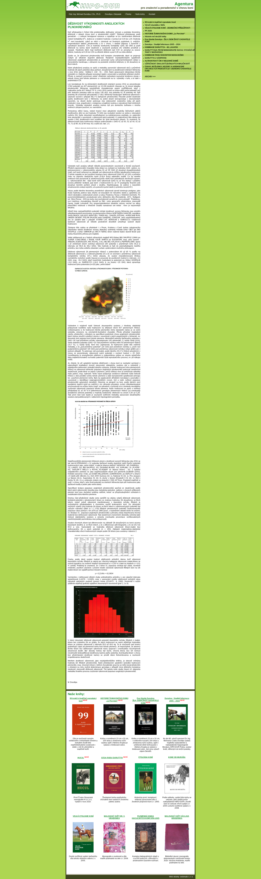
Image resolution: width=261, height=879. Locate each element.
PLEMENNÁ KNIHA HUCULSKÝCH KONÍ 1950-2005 (145, 817)
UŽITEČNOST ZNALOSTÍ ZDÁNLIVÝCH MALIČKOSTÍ (167, 64)
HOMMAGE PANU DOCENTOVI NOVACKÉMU (164, 55)
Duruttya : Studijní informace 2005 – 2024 (162, 44)
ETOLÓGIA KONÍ (146, 757)
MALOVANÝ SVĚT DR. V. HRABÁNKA (114, 817)
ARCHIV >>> (150, 77)
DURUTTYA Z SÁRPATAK (156, 58)
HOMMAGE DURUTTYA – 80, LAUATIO (161, 47)
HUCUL (80, 758)
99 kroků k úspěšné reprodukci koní (160, 22)
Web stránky (174, 877)
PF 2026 (148, 31)
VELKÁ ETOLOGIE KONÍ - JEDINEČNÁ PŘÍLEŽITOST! (167, 28)
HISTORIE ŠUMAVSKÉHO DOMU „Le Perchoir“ (165, 34)
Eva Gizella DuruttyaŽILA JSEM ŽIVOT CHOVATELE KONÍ (145, 700)
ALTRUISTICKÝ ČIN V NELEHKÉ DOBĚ (161, 61)
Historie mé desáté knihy (155, 36)
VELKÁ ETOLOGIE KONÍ (83, 816)
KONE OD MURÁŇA (176, 757)
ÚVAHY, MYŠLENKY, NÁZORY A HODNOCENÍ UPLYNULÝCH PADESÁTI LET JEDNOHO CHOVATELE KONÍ (168, 69)
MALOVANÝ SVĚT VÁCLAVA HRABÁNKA (177, 817)
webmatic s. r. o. (186, 877)
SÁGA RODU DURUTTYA (112, 758)
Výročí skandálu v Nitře (155, 25)
